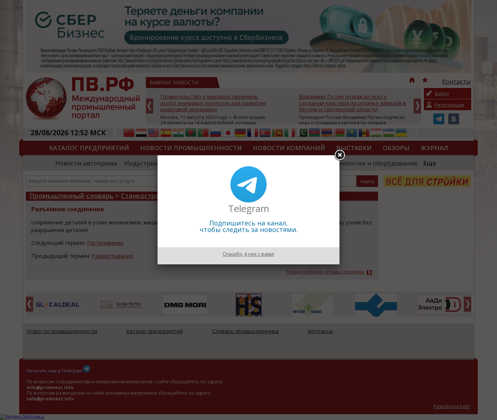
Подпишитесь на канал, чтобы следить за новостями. (249, 226)
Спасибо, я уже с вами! (248, 254)
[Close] (339, 155)
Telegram (248, 208)
